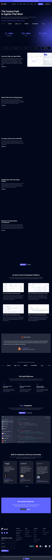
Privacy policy (27, 558)
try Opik (46, 389)
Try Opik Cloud (22, 412)
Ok (23, 558)
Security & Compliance (37, 539)
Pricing (44, 530)
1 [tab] (25, 486)
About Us (35, 530)
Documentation (27, 530)
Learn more (3, 230)
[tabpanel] (26, 72)
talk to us (42, 390)
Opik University (27, 532)
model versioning (35, 319)
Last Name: (3, 543)
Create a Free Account (46, 532)
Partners (35, 536)
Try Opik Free (23, 264)
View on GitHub (29, 412)
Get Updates (5, 550)
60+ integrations (15, 62)
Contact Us (35, 541)
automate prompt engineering (14, 319)
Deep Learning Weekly (28, 536)
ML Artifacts (18, 535)
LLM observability (11, 58)
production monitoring (31, 320)
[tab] (6, 48)
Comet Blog (26, 534)
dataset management (42, 319)
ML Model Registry (18, 537)
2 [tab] (28, 486)
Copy (48, 417)
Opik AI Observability (19, 530)
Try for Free (23, 509)
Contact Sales (45, 534)
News (34, 532)
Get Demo (29, 264)
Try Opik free (3, 66)
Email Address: (3, 546)
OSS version (43, 389)
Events (35, 534)
